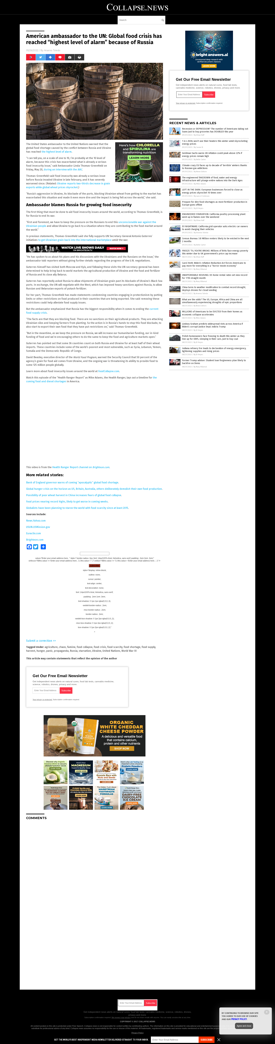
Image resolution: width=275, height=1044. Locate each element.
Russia (74, 650)
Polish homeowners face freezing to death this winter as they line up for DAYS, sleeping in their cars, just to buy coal (213, 337)
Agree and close (244, 1026)
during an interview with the (61, 169)
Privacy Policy (137, 1033)
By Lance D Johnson (201, 196)
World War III (129, 650)
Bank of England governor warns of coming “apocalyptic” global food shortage (72, 482)
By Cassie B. (198, 147)
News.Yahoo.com (36, 520)
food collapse (84, 647)
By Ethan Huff (199, 135)
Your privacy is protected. (42, 700)
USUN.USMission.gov (38, 527)
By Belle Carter (200, 159)
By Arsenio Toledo (201, 233)
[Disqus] (94, 862)
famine (71, 647)
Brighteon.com (100, 467)
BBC (80, 169)
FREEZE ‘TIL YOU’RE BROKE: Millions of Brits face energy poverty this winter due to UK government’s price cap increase (215, 252)
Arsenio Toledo (52, 50)
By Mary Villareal (200, 269)
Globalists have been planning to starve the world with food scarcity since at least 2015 (77, 507)
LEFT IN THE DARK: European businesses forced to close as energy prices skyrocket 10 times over (212, 191)
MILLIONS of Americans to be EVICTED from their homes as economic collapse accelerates (212, 313)
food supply (148, 647)
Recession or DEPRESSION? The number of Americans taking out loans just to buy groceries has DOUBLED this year (215, 130)
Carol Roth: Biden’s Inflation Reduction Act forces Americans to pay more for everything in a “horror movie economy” (214, 264)
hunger (40, 650)
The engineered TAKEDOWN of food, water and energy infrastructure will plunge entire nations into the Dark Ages (212, 179)
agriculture (51, 647)
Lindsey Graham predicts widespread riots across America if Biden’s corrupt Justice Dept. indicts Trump (212, 325)
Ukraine (96, 650)
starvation (85, 650)
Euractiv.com (33, 533)
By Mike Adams (200, 184)
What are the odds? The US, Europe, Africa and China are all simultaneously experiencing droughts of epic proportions (212, 301)
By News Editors (200, 172)
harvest (30, 650)
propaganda (61, 650)
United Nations (111, 650)
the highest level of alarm (57, 151)
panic (49, 650)
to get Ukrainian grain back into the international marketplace (75, 239)
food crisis (100, 647)
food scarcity (114, 647)
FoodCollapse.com (108, 371)
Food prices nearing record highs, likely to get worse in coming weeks (67, 501)
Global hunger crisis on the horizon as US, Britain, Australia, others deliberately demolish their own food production (94, 488)
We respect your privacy (121, 1017)
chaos (62, 647)
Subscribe (207, 1039)
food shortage (132, 647)
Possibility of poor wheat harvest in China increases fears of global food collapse (73, 495)
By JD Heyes (198, 208)
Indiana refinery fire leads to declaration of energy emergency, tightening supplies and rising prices (214, 350)
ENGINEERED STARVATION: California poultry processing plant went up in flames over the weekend (213, 215)
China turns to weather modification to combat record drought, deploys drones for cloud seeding (214, 289)
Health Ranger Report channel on (72, 467)
